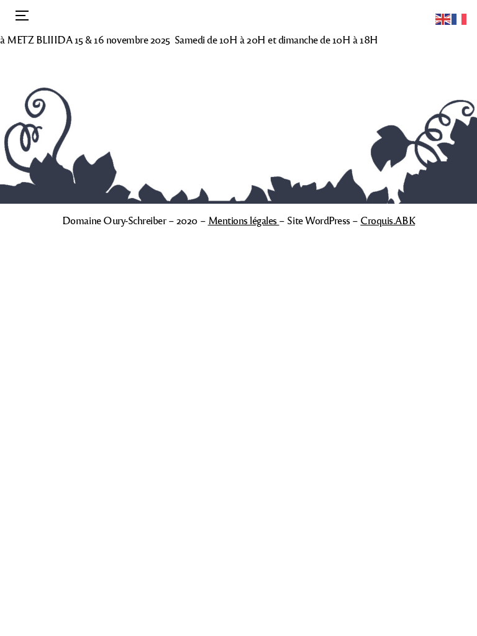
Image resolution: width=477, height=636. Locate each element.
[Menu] (20, 15)
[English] (443, 17)
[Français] (460, 17)
